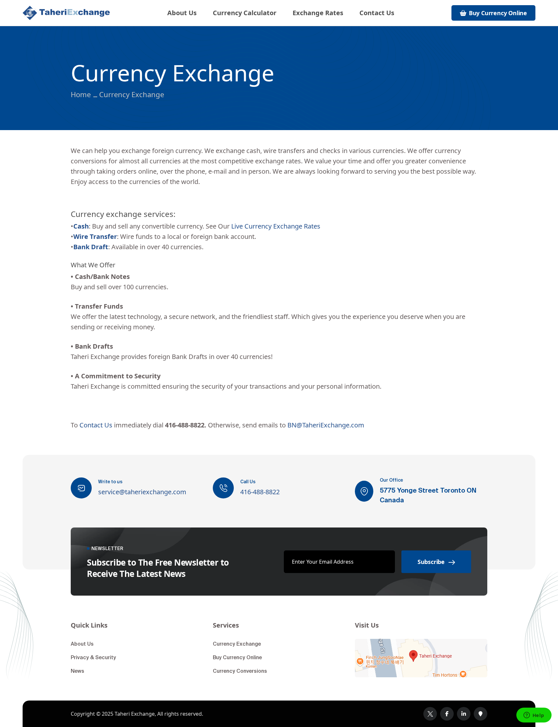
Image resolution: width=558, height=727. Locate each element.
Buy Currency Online (237, 657)
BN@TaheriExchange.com (325, 425)
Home (81, 94)
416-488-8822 (260, 491)
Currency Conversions (240, 671)
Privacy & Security (93, 657)
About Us (182, 13)
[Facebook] (447, 714)
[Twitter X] (430, 714)
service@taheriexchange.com (142, 491)
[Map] (421, 658)
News (77, 671)
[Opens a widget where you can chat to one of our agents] (534, 716)
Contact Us (376, 13)
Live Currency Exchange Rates (275, 226)
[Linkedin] (463, 714)
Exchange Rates (318, 13)
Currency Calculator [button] (244, 13)
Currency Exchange (237, 644)
